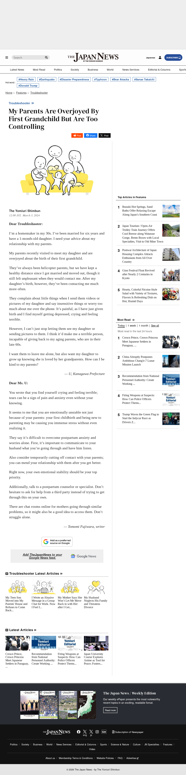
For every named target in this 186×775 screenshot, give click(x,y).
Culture (136, 744)
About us (50, 758)
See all (155, 325)
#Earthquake (47, 79)
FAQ (120, 758)
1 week (132, 325)
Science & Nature (120, 744)
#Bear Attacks (120, 79)
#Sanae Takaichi (144, 79)
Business (93, 69)
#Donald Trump (28, 85)
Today (121, 325)
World (110, 69)
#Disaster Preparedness (74, 79)
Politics (58, 69)
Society (75, 69)
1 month (143, 325)
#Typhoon (100, 79)
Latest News (17, 69)
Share (93, 135)
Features (167, 744)
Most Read (39, 69)
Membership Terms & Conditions (76, 758)
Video (92, 749)
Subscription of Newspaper (128, 732)
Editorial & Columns (159, 69)
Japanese (150, 57)
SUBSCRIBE (172, 57)
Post (79, 135)
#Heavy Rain (26, 79)
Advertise (131, 758)
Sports (103, 744)
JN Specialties (151, 744)
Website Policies (105, 758)
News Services (130, 69)
